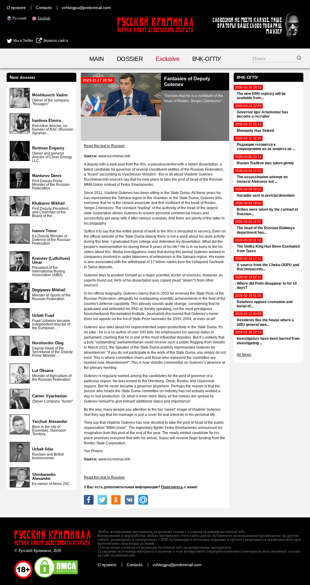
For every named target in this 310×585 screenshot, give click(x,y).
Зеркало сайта (55, 40)
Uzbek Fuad (43, 315)
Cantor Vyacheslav (49, 396)
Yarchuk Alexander (49, 421)
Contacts (43, 7)
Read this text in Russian (104, 146)
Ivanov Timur (44, 231)
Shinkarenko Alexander (44, 476)
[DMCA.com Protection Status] (56, 577)
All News (244, 355)
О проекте (16, 7)
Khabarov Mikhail (48, 203)
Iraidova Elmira (46, 120)
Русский (19, 18)
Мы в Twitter (22, 40)
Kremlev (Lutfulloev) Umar (51, 260)
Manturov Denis (46, 175)
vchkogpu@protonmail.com (86, 7)
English (44, 18)
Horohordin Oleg (48, 343)
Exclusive (167, 58)
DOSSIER (130, 58)
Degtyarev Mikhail (48, 290)
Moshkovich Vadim (50, 95)
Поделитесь (172, 487)
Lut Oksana (42, 370)
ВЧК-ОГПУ (206, 58)
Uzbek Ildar (42, 449)
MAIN (96, 58)
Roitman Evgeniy (48, 148)
